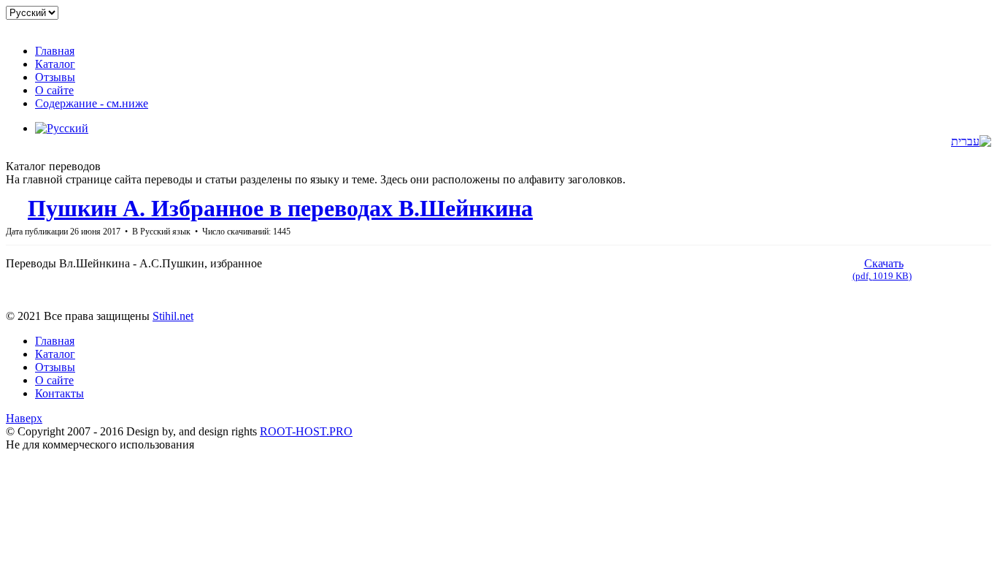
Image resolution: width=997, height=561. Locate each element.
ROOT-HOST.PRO (306, 431)
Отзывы (55, 367)
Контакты (59, 393)
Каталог (55, 354)
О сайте (54, 380)
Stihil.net (173, 316)
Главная (54, 341)
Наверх (24, 418)
